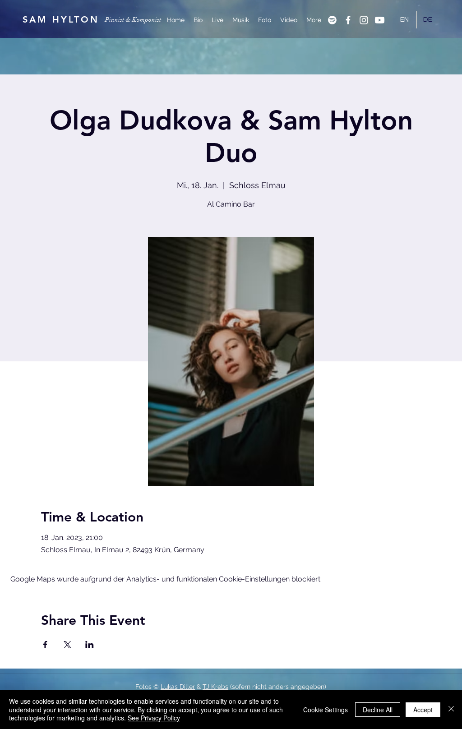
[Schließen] (451, 709)
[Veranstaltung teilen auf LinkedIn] (89, 644)
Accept (423, 709)
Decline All (378, 709)
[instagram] (364, 20)
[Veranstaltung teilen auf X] (67, 644)
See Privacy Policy (154, 717)
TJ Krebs (215, 686)
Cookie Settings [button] (325, 709)
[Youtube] (379, 20)
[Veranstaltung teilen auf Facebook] (45, 644)
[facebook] (348, 20)
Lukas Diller (178, 686)
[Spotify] (332, 20)
